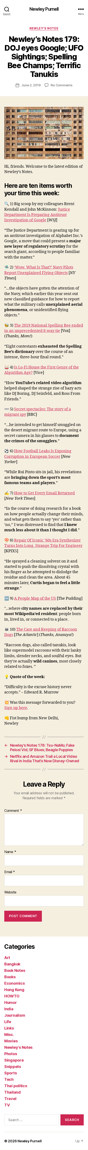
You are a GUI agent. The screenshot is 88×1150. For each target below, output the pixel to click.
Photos (10, 1054)
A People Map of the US (35, 598)
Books (10, 977)
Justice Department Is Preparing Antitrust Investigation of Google (37, 215)
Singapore (14, 1060)
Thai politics (15, 1086)
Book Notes (14, 970)
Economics (14, 983)
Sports (10, 1073)
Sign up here (15, 707)
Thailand (12, 1092)
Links (9, 1028)
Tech (9, 1079)
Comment (13, 811)
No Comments (61, 85)
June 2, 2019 (30, 85)
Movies (11, 1041)
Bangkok (12, 964)
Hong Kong (14, 989)
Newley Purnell (44, 9)
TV (7, 1105)
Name (10, 852)
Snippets (12, 1066)
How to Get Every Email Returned (44, 493)
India (8, 1009)
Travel (10, 1098)
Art (7, 957)
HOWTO (11, 996)
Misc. (9, 1034)
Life (7, 1021)
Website (10, 892)
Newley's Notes (43, 28)
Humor (10, 1002)
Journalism (14, 1015)
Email (9, 872)
